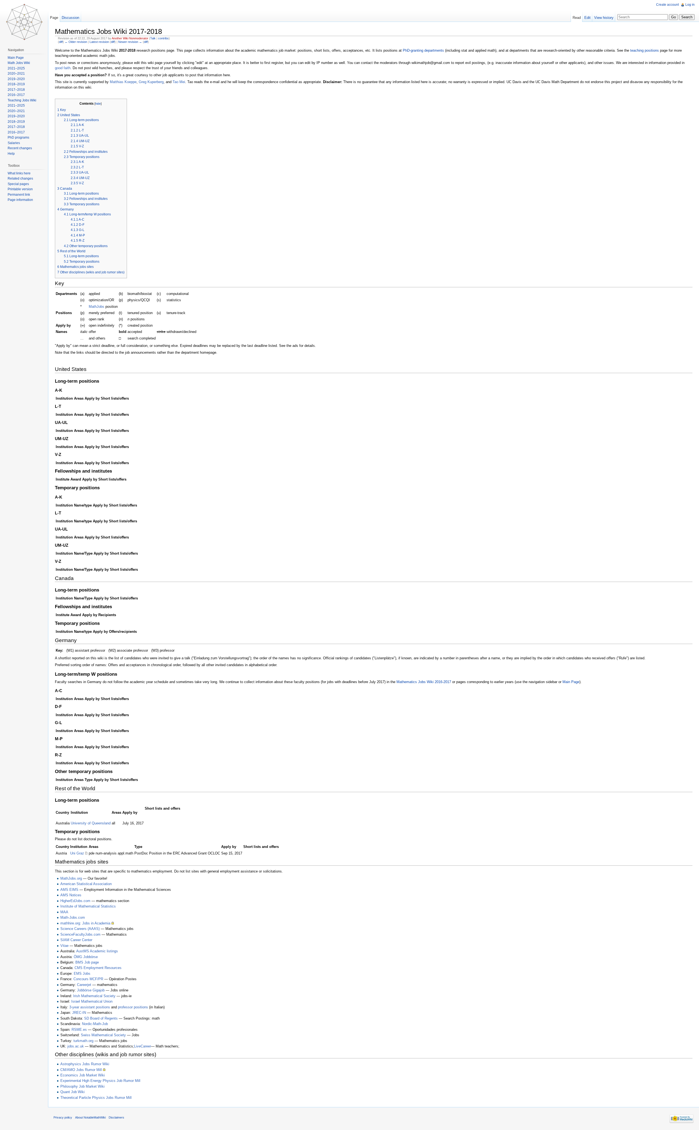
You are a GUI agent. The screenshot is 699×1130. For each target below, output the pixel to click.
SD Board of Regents (101, 1018)
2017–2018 (16, 90)
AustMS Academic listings (97, 951)
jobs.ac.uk (75, 1046)
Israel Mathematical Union (91, 1001)
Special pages (18, 184)
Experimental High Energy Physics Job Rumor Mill (100, 1081)
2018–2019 (16, 84)
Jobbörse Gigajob (91, 990)
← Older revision (76, 41)
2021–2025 (16, 68)
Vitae (64, 946)
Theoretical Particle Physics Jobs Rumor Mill (96, 1098)
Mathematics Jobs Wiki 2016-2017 (423, 682)
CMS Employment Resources (98, 968)
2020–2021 (16, 73)
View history (604, 18)
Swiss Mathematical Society (103, 1035)
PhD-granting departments (423, 50)
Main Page (570, 682)
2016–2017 (16, 95)
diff (61, 41)
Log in (690, 5)
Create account (667, 5)
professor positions (133, 1007)
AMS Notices (70, 895)
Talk (153, 38)
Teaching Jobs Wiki (22, 100)
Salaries (14, 143)
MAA (64, 912)
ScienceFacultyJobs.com (80, 934)
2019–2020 (16, 79)
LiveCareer (142, 1046)
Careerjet (84, 985)
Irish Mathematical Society (94, 996)
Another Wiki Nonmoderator (130, 38)
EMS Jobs (82, 973)
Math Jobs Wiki (19, 63)
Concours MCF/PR (88, 979)
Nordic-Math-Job (95, 1024)
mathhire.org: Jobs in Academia (85, 923)
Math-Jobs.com (72, 917)
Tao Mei (179, 82)
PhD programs (18, 137)
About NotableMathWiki (90, 1117)
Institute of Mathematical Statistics (88, 906)
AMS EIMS (69, 890)
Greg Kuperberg (151, 82)
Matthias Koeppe (123, 82)
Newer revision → (130, 41)
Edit (587, 18)
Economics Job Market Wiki (82, 1075)
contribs (163, 38)
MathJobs (96, 307)
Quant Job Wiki (72, 1092)
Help (11, 154)
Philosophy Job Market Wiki (82, 1086)
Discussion (70, 18)
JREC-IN (79, 1013)
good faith (62, 68)
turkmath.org (83, 1041)
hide (98, 103)
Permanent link (19, 195)
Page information (20, 200)
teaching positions (644, 50)
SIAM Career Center (76, 940)
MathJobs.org (71, 878)
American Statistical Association (86, 884)
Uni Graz (77, 853)
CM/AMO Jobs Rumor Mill (81, 1070)
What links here (19, 173)
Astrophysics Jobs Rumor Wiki (84, 1064)
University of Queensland (91, 823)
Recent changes (20, 148)
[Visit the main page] (24, 22)
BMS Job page (87, 962)
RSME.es (79, 1029)
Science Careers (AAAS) (80, 929)
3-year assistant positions (89, 1007)
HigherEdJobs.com (75, 901)
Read (577, 18)
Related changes (20, 178)
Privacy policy (63, 1117)
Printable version (20, 189)
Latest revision (99, 41)
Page (54, 18)
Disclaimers (116, 1117)
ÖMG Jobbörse (86, 957)
